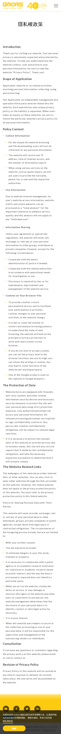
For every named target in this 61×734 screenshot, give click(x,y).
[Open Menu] (56, 5)
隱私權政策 (8, 721)
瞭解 (14, 728)
